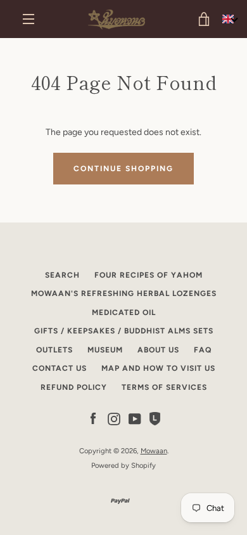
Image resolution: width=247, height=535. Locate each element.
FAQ (203, 349)
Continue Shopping (123, 168)
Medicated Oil (124, 312)
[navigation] (28, 19)
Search (62, 275)
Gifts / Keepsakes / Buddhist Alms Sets (123, 330)
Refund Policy (74, 387)
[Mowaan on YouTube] (135, 418)
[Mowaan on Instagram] (114, 418)
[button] (229, 19)
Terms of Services (164, 387)
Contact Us (59, 368)
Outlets (54, 349)
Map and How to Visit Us (158, 368)
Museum (105, 349)
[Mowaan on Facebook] (93, 418)
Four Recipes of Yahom (148, 275)
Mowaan (154, 450)
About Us (158, 349)
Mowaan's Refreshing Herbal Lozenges (124, 293)
